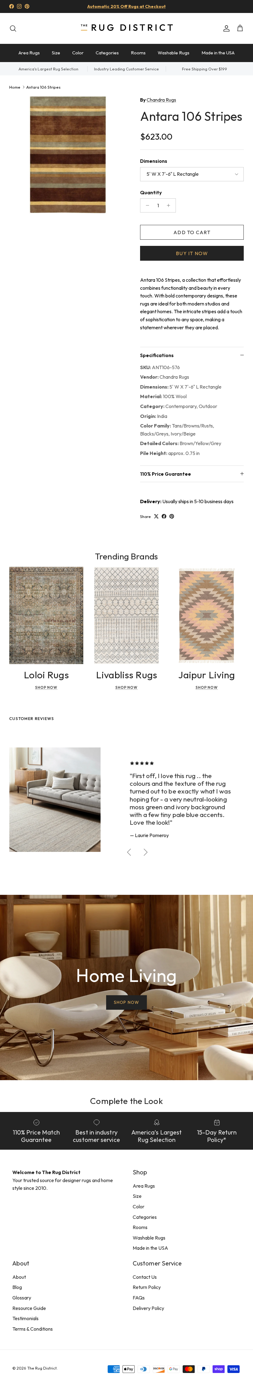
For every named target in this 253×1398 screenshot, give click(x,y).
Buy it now (192, 253)
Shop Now (46, 687)
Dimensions (153, 161)
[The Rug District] (126, 28)
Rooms (138, 53)
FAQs (139, 1298)
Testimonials (25, 1318)
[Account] (225, 28)
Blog (17, 1287)
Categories (107, 53)
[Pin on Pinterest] (171, 516)
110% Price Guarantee (165, 474)
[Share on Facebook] (164, 516)
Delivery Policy (148, 1308)
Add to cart (191, 232)
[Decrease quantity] (145, 205)
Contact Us (145, 1277)
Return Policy (147, 1287)
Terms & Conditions (32, 1329)
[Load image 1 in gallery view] (67, 154)
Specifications (157, 355)
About (19, 1277)
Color (78, 53)
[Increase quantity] (170, 205)
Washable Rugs (173, 53)
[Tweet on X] (156, 516)
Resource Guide (29, 1308)
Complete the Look (126, 1101)
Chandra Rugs (161, 100)
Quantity (151, 192)
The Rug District (42, 1368)
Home (14, 86)
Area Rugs (29, 53)
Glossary (21, 1298)
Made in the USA (217, 53)
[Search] (13, 28)
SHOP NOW (126, 1002)
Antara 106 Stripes (43, 86)
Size (56, 53)
